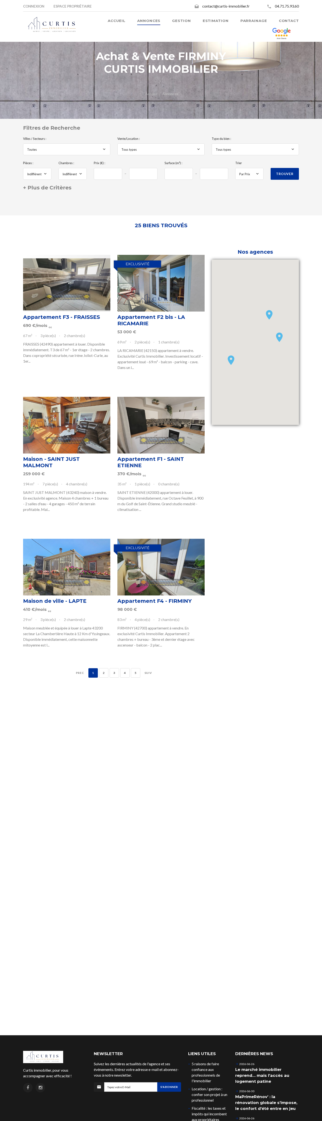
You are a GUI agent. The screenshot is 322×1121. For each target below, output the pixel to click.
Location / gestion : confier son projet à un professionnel (209, 1094)
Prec (80, 673)
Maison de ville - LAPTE (55, 601)
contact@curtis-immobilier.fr (226, 6)
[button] (269, 315)
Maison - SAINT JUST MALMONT (51, 462)
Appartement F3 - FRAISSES (61, 317)
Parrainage (253, 20)
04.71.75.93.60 (287, 6)
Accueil (151, 93)
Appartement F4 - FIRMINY (154, 601)
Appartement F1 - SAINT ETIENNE (150, 462)
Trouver (284, 174)
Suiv (148, 673)
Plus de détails (66, 283)
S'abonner (169, 1087)
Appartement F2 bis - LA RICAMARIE (151, 320)
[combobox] (66, 149)
